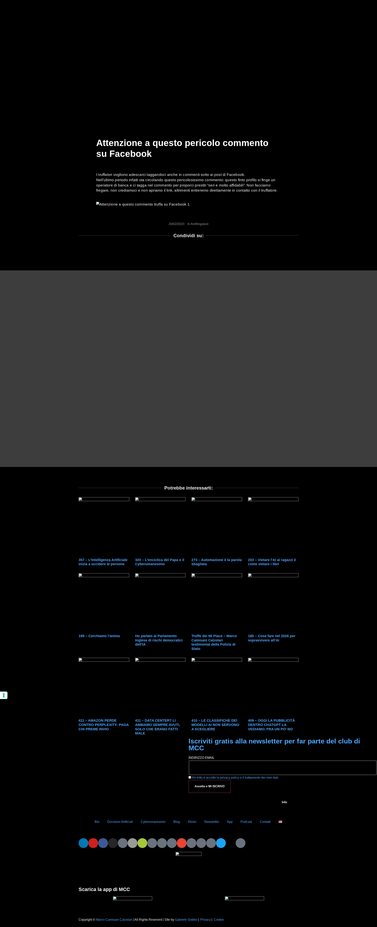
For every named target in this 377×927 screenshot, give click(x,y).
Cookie (219, 919)
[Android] (142, 843)
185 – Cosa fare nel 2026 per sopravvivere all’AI (271, 638)
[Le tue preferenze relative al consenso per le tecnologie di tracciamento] (3, 695)
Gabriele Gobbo (186, 919)
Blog (176, 821)
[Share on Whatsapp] (173, 250)
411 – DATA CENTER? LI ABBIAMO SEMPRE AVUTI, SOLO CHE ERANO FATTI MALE (157, 726)
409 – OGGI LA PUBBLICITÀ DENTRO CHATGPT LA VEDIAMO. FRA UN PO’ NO (271, 724)
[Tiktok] (123, 843)
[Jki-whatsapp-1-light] (162, 843)
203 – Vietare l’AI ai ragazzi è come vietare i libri (272, 562)
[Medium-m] (240, 843)
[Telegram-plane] (152, 843)
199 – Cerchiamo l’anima (99, 636)
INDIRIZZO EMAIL (201, 757)
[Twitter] (221, 843)
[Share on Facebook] (162, 250)
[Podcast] (191, 843)
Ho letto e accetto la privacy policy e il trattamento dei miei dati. (235, 777)
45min (192, 821)
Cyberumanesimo (153, 821)
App (230, 821)
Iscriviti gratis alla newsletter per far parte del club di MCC (274, 744)
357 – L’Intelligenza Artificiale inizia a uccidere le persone (103, 562)
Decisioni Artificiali (120, 821)
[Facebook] (103, 843)
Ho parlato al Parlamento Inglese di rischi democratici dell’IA (159, 640)
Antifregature (200, 224)
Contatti (265, 821)
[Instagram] (113, 843)
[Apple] (132, 843)
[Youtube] (93, 843)
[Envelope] (182, 843)
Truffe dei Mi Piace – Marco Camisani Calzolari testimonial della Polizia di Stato (214, 642)
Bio (97, 821)
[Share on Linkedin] (183, 250)
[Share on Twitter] (194, 250)
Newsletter (211, 821)
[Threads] (231, 843)
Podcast (246, 821)
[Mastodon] (211, 843)
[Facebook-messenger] (172, 843)
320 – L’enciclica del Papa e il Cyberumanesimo (159, 562)
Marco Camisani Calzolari (114, 919)
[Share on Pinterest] (215, 250)
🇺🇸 (280, 821)
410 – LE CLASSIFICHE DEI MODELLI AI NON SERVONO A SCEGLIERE (215, 724)
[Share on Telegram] (204, 250)
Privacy (205, 919)
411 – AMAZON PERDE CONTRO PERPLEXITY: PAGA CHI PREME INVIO (104, 724)
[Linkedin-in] (83, 843)
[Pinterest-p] (201, 843)
